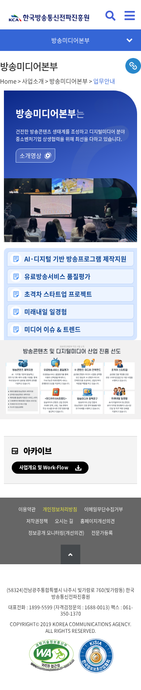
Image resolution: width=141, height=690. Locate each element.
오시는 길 (64, 521)
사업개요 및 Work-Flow (43, 467)
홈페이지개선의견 (97, 521)
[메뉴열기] (129, 16)
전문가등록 (102, 532)
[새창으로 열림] (51, 656)
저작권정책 (37, 521)
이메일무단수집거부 (103, 509)
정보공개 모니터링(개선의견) (56, 532)
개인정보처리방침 (60, 509)
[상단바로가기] (70, 554)
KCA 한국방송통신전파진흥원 (49, 15)
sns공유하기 (133, 66)
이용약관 (27, 509)
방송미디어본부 (70, 40)
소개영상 (31, 155)
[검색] (110, 16)
